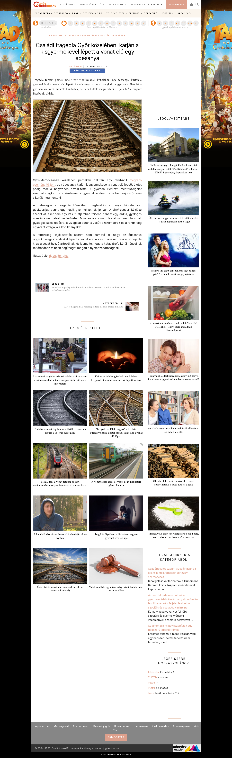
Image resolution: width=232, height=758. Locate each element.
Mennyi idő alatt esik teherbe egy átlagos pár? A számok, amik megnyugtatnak (174, 272)
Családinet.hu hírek (62, 35)
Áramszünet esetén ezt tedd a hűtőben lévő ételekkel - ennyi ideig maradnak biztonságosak (173, 327)
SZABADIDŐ (150, 13)
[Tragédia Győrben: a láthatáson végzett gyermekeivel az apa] (116, 513)
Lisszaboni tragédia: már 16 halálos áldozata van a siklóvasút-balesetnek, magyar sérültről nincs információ (60, 380)
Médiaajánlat (61, 726)
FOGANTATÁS (42, 13)
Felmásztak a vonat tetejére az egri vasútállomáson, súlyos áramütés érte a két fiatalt (60, 484)
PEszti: (153, 682)
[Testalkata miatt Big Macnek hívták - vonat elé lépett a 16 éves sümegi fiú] (60, 408)
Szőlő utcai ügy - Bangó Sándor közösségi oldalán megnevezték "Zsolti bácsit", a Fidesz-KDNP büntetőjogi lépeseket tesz (173, 169)
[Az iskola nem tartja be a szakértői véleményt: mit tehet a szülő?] (173, 408)
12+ (196, 23)
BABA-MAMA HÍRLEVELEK (145, 4)
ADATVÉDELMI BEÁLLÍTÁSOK (116, 754)
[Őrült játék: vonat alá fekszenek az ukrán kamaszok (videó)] (60, 566)
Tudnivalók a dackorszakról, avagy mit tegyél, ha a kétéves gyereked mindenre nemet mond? (173, 378)
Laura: (163, 693)
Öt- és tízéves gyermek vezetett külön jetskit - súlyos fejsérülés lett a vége (173, 220)
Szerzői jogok (101, 726)
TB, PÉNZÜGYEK (115, 13)
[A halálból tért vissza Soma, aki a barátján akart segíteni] (60, 513)
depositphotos (58, 255)
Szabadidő (87, 35)
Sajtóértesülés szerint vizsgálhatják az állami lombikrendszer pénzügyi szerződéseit (172, 573)
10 (131, 23)
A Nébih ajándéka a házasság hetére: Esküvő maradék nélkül (93, 307)
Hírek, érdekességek (112, 35)
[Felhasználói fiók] (191, 3)
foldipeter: (161, 672)
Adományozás (181, 726)
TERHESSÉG (61, 13)
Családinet (75, 66)
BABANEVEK (184, 13)
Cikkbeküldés (160, 726)
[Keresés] (197, 3)
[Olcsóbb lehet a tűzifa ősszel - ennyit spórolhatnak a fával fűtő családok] (173, 461)
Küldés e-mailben (87, 70)
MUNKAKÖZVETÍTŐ (91, 4)
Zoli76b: (158, 677)
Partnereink (141, 726)
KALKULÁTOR (116, 4)
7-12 (190, 23)
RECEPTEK (167, 13)
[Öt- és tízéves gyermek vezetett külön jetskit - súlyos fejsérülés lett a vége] (173, 198)
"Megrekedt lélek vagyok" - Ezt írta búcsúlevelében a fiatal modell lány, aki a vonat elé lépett (116, 433)
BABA (75, 13)
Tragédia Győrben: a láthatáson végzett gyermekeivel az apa (116, 536)
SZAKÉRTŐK (66, 4)
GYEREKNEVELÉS (92, 13)
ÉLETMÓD (134, 13)
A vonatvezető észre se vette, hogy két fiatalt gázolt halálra (116, 484)
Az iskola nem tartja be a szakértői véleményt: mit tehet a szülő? (173, 430)
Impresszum (41, 726)
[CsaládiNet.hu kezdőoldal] (44, 4)
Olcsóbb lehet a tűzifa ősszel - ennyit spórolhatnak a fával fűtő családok (173, 483)
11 (137, 23)
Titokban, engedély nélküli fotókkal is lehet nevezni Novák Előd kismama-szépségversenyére (88, 288)
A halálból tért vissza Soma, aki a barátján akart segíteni (60, 536)
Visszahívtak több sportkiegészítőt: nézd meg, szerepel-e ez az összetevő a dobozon (173, 535)
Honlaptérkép (122, 726)
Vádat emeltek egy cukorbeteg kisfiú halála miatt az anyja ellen (116, 589)
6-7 (184, 23)
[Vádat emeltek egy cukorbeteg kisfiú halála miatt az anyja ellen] (116, 566)
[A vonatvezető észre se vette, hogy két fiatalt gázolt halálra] (116, 461)
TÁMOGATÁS (177, 4)
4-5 (177, 23)
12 (144, 23)
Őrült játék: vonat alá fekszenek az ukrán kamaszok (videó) (60, 589)
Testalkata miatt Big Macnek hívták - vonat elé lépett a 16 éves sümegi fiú (60, 431)
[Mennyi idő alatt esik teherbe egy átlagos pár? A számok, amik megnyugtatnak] (173, 250)
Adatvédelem (81, 726)
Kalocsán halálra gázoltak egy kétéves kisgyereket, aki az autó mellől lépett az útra (116, 378)
